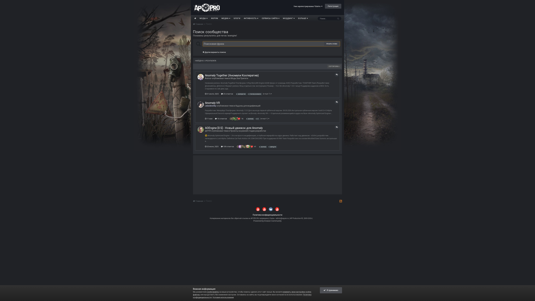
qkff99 (208, 131)
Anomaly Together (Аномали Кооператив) (232, 75)
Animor (208, 78)
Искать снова (331, 44)
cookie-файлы (213, 292)
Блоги (237, 18)
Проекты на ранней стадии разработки (248, 131)
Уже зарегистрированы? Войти (307, 6)
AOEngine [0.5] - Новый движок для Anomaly (234, 128)
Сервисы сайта (270, 18)
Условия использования (223, 297)
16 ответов (222, 119)
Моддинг (288, 18)
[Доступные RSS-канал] (340, 201)
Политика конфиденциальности (267, 215)
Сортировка (334, 66)
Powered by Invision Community (267, 221)
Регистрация (333, 6)
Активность (250, 18)
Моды (203, 18)
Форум (214, 18)
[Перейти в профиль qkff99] (201, 130)
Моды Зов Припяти (239, 78)
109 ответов (228, 146)
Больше (302, 18)
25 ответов (228, 94)
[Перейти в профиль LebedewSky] (201, 104)
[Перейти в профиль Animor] (201, 77)
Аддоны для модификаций (247, 106)
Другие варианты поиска (215, 52)
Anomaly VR (212, 103)
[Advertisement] (267, 174)
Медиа (225, 18)
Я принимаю (332, 290)
